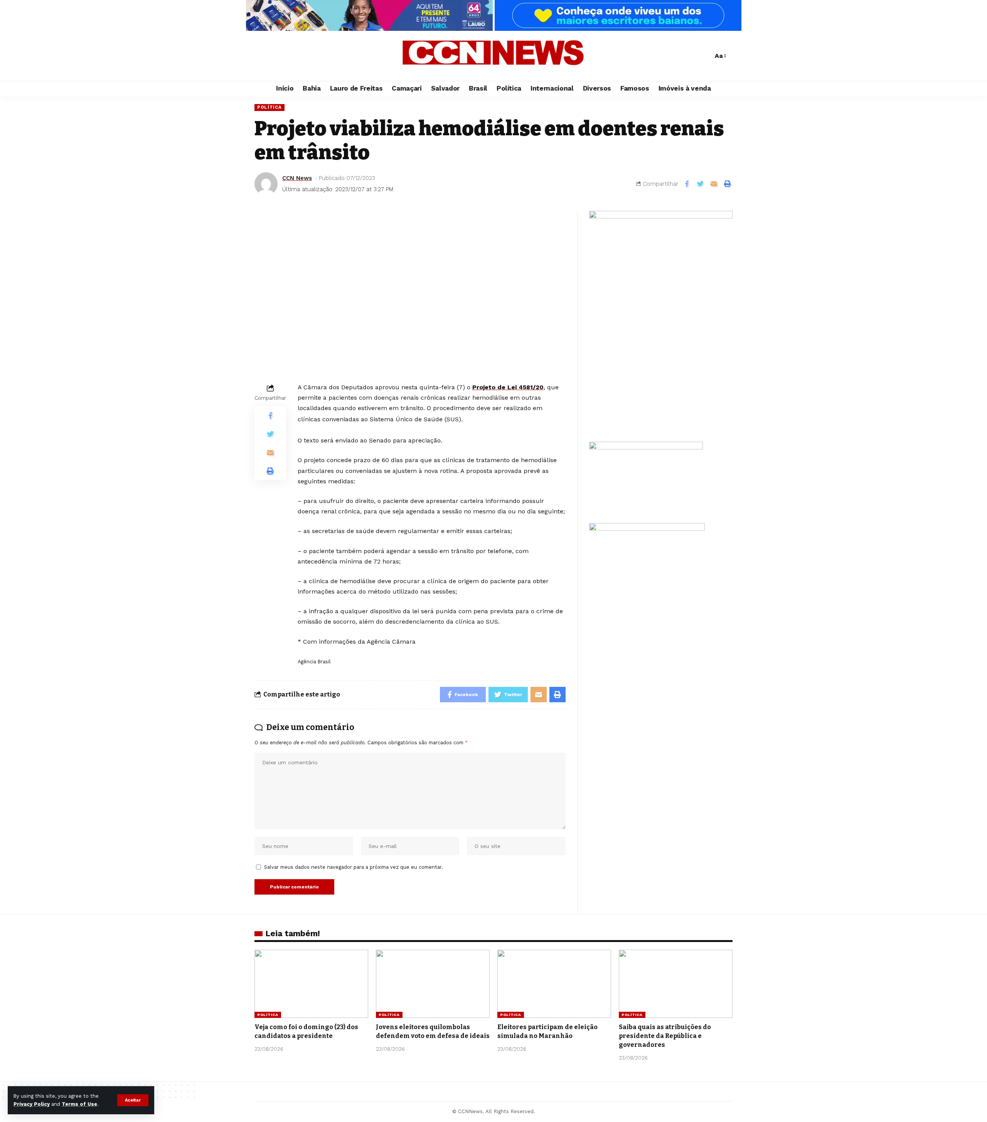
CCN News (297, 178)
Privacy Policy (31, 1104)
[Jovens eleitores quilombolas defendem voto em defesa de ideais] (433, 984)
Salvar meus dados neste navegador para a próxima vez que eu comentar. (353, 867)
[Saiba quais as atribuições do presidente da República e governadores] (676, 984)
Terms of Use (79, 1104)
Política (269, 107)
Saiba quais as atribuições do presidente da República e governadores (665, 1035)
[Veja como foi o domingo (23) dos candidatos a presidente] (311, 984)
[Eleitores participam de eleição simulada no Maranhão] (554, 984)
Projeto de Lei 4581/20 (508, 387)
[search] (705, 56)
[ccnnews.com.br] (493, 56)
